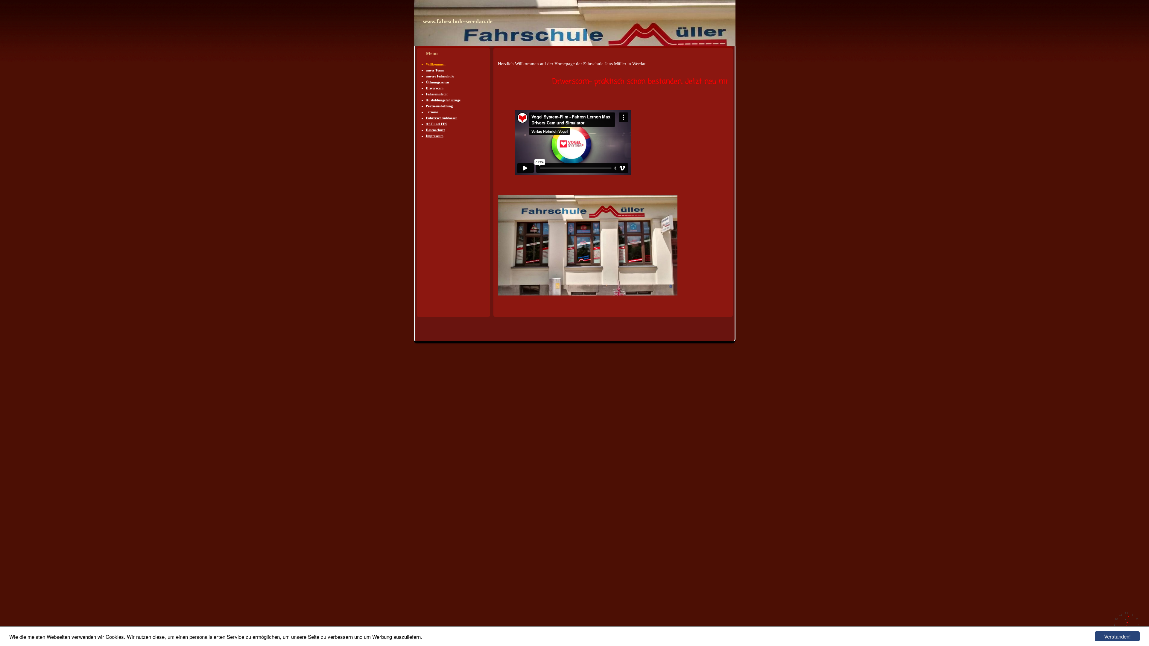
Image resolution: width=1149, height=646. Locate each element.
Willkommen (436, 64)
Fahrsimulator (437, 94)
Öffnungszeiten (437, 82)
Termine (432, 112)
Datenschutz (435, 130)
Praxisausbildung (439, 106)
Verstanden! (1117, 636)
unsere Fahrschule (440, 76)
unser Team (435, 70)
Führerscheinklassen (442, 118)
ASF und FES (436, 124)
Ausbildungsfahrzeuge (443, 100)
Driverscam (434, 88)
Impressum (434, 136)
